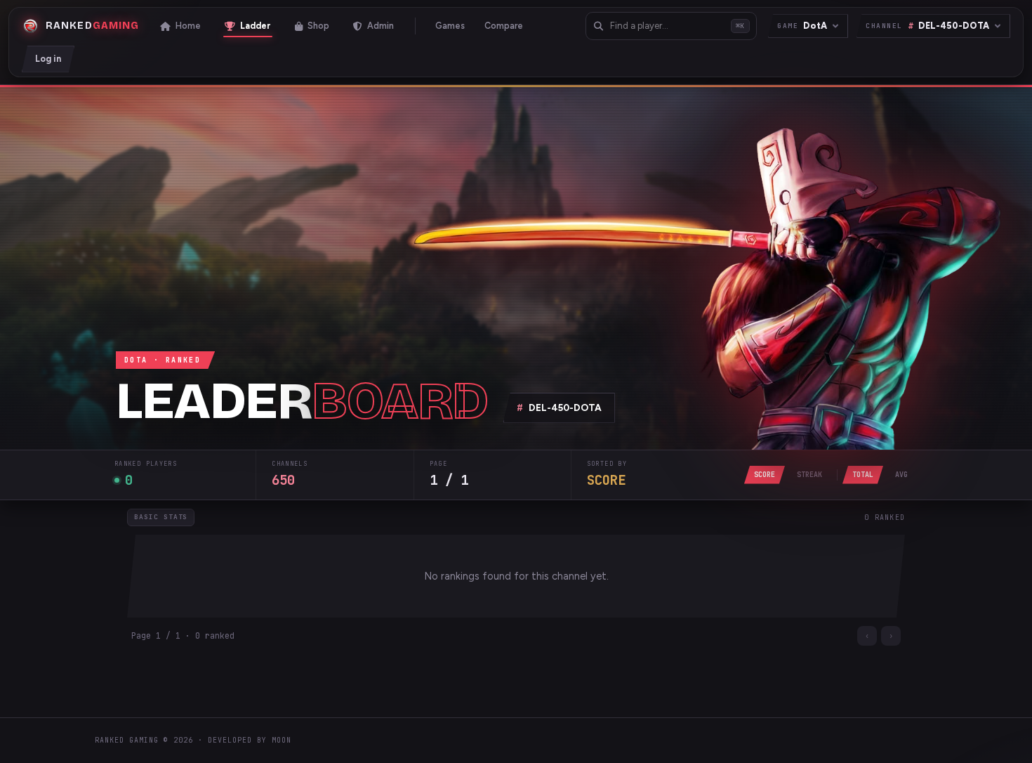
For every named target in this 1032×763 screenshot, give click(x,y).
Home (188, 25)
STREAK (809, 474)
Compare (503, 25)
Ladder (255, 25)
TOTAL (862, 474)
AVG (901, 474)
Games (450, 25)
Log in (48, 58)
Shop (318, 25)
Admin (380, 25)
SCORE (764, 474)
